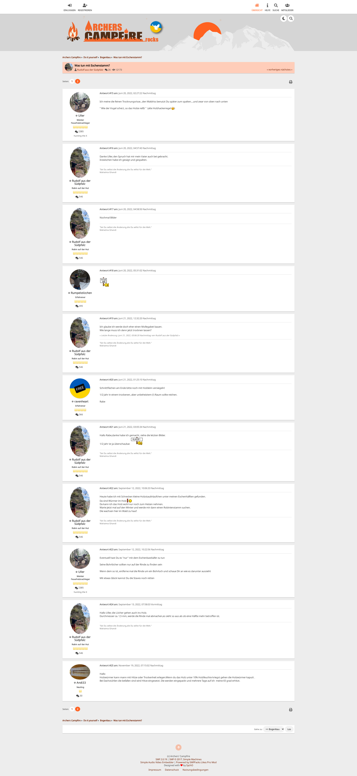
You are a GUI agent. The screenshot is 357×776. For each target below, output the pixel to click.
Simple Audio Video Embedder (157, 762)
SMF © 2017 (175, 759)
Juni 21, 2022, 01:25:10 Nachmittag (128, 379)
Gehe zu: (258, 729)
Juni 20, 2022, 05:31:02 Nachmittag (128, 270)
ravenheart (81, 401)
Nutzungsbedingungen (195, 769)
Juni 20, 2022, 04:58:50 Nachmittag (128, 209)
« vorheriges (273, 69)
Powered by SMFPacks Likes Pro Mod (196, 762)
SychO (189, 765)
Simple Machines (192, 759)
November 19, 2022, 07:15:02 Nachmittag (131, 665)
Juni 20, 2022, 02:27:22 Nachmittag (128, 93)
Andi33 (81, 682)
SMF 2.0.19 (161, 759)
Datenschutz (172, 769)
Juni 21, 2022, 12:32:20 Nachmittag (128, 318)
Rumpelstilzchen (81, 293)
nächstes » (286, 69)
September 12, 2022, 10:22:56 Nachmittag (132, 549)
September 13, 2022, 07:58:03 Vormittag (131, 604)
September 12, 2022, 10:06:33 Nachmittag (132, 488)
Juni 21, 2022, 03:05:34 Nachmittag (128, 427)
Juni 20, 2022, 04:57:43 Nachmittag (128, 148)
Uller (81, 115)
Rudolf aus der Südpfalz (90, 69)
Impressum (155, 769)
